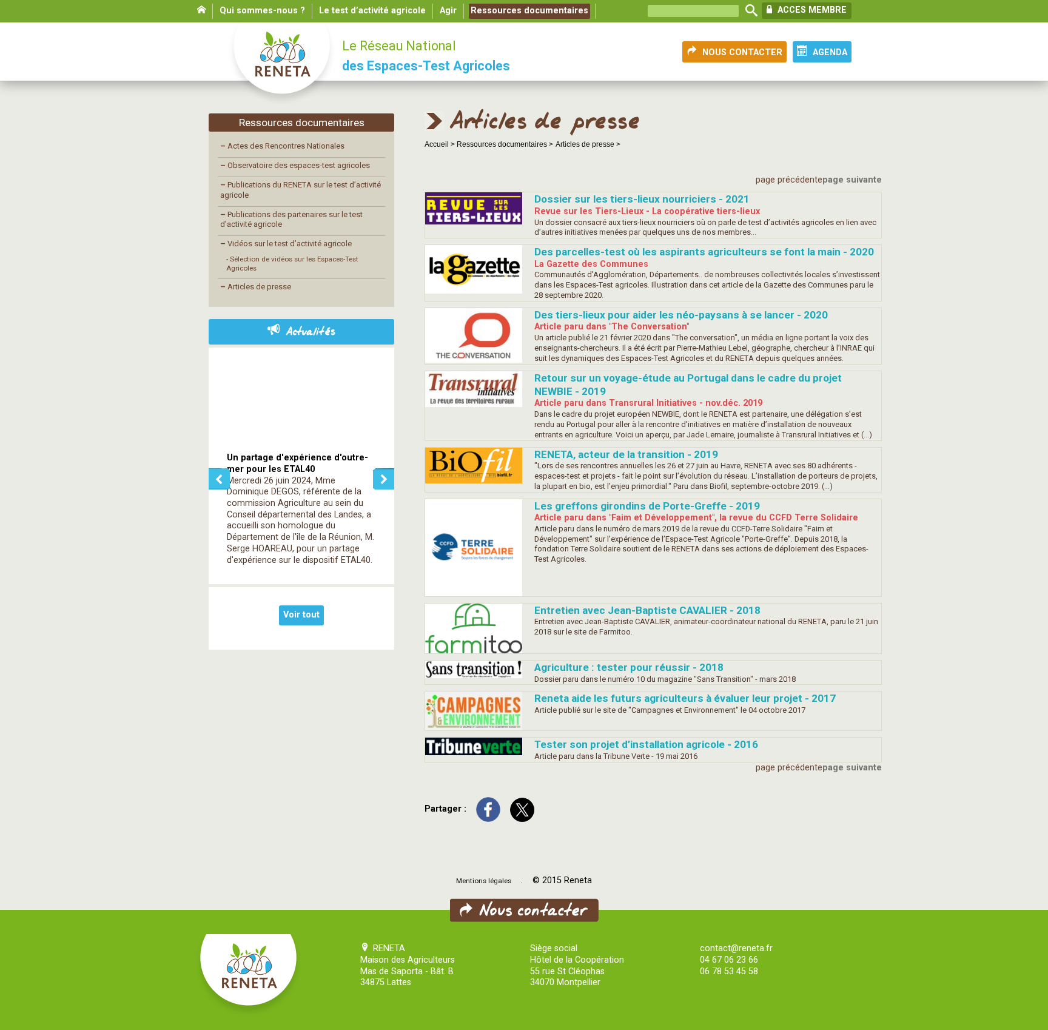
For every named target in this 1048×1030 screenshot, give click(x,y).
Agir (448, 10)
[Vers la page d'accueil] (282, 64)
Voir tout (301, 615)
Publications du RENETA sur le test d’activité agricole (300, 190)
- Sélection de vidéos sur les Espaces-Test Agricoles (292, 263)
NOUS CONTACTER (742, 52)
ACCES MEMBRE (811, 10)
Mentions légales (483, 881)
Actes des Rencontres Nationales (282, 145)
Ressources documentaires (529, 10)
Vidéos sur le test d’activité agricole (286, 243)
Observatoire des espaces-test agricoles (295, 165)
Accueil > (441, 144)
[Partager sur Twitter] (522, 809)
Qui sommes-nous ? (262, 10)
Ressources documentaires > (505, 144)
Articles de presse (255, 286)
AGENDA (830, 52)
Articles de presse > (588, 144)
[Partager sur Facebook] (488, 809)
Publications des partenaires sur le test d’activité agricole (291, 219)
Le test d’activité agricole (372, 10)
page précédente (789, 180)
